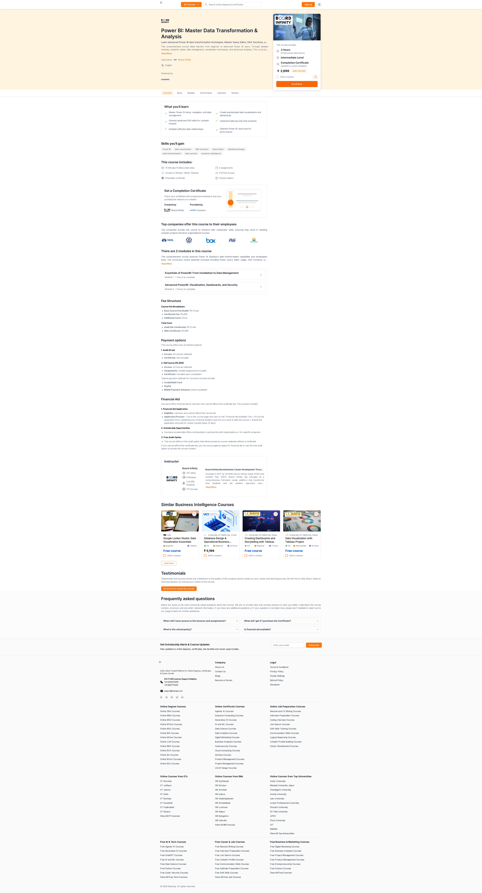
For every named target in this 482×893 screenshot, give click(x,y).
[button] (249, 460)
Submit (260, 475)
